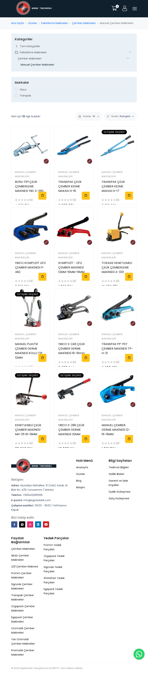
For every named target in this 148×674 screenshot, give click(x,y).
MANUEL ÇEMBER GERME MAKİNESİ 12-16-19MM (116, 429)
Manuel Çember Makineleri (37, 64)
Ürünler (32, 23)
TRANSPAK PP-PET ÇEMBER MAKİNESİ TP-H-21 (117, 348)
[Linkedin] (38, 524)
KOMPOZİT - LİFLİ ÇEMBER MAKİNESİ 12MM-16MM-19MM (71, 267)
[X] (22, 524)
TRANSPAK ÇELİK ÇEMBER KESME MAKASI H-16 (70, 186)
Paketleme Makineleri (54, 23)
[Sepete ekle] (42, 196)
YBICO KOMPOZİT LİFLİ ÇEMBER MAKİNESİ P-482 (30, 267)
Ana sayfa (17, 23)
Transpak (25, 95)
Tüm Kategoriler (30, 46)
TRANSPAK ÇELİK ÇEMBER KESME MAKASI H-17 (113, 186)
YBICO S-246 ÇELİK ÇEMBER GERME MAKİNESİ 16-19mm (71, 348)
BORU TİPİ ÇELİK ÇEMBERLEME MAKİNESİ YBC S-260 (29, 186)
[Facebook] (14, 524)
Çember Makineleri (84, 23)
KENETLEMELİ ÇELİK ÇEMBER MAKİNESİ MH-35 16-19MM (28, 429)
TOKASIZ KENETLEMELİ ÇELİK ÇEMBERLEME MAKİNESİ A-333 (117, 267)
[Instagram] (30, 524)
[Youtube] (46, 524)
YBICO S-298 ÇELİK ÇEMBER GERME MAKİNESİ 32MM (71, 429)
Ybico (23, 89)
